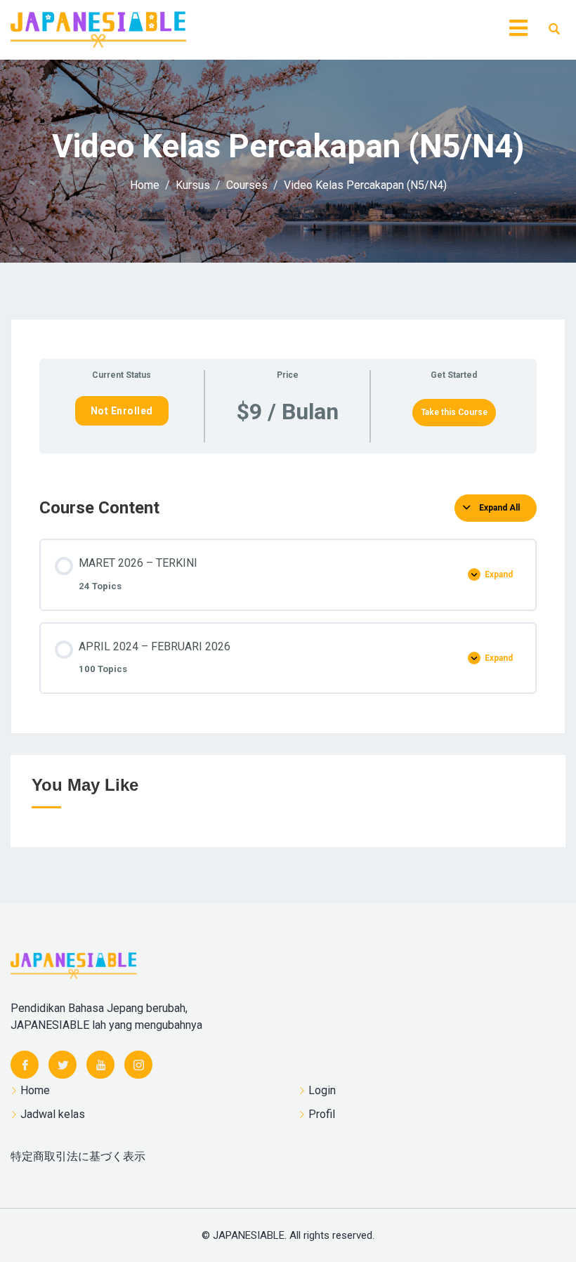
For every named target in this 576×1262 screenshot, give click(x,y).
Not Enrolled (122, 410)
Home (35, 1090)
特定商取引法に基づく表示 (78, 1156)
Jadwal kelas (52, 1114)
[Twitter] (62, 1065)
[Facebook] (25, 1065)
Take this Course (454, 412)
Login (322, 1090)
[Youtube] (100, 1065)
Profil (321, 1114)
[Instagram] (138, 1065)
